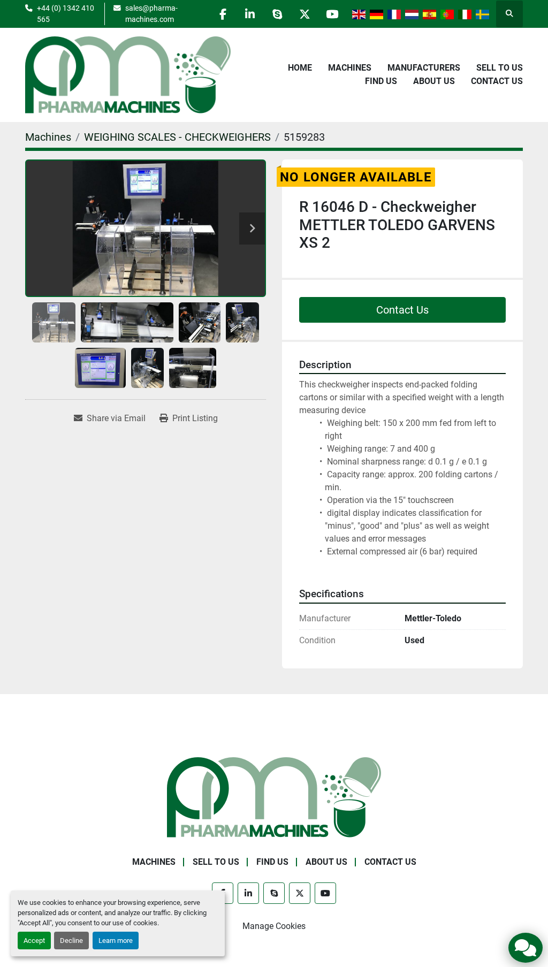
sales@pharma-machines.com (151, 13)
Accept (34, 940)
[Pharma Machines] (274, 796)
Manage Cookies (274, 926)
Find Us (381, 81)
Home (300, 68)
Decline (71, 940)
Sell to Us (499, 68)
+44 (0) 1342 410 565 (65, 13)
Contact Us (497, 81)
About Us (434, 81)
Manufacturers (423, 68)
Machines (349, 68)
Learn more (115, 940)
